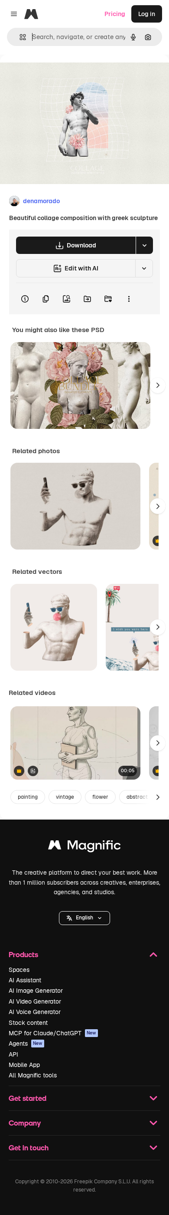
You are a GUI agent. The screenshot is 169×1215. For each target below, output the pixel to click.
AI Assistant (25, 980)
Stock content (28, 1023)
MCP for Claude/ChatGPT (52, 1033)
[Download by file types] (144, 245)
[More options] (128, 298)
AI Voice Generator (35, 1012)
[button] (84, 918)
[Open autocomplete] (19, 37)
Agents (25, 1043)
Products (23, 954)
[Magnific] (84, 847)
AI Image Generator (36, 990)
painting (28, 797)
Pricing (114, 14)
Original (55, 74)
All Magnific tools (33, 1075)
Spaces (19, 970)
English (84, 917)
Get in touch (29, 1147)
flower (100, 797)
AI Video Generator (35, 1001)
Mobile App (24, 1065)
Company (25, 1122)
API (13, 1054)
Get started (27, 1098)
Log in (146, 14)
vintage (65, 797)
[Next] (158, 385)
